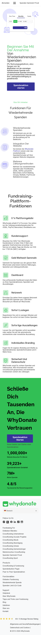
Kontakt (5, 611)
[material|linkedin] (15, 522)
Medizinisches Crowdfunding (14, 552)
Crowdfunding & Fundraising (13, 566)
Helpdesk (6, 593)
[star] (6, 619)
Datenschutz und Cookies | (20, 628)
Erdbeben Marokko (10, 531)
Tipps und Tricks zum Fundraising (15, 599)
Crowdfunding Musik (10, 540)
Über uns (6, 608)
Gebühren (6, 605)
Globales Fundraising (11, 579)
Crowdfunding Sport (10, 558)
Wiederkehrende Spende (12, 582)
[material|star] (4, 522)
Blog (4, 602)
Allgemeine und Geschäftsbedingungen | (25, 624)
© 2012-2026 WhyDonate (20, 631)
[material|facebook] (11, 522)
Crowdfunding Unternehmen (13, 534)
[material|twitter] (7, 522)
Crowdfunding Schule (11, 546)
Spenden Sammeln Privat (12, 555)
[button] (14, 3)
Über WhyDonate (9, 596)
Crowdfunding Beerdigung (12, 543)
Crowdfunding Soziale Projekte (14, 537)
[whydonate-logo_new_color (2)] (20, 504)
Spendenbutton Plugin (11, 569)
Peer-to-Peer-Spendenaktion (14, 572)
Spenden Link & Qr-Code (12, 586)
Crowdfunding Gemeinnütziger (14, 549)
